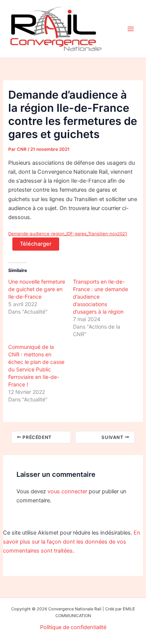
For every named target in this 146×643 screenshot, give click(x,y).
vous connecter (67, 491)
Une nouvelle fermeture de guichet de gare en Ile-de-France (36, 289)
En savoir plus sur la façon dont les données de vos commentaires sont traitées (71, 541)
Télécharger (36, 243)
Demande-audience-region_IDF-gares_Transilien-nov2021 (67, 233)
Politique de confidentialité (73, 627)
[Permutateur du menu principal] (131, 29)
